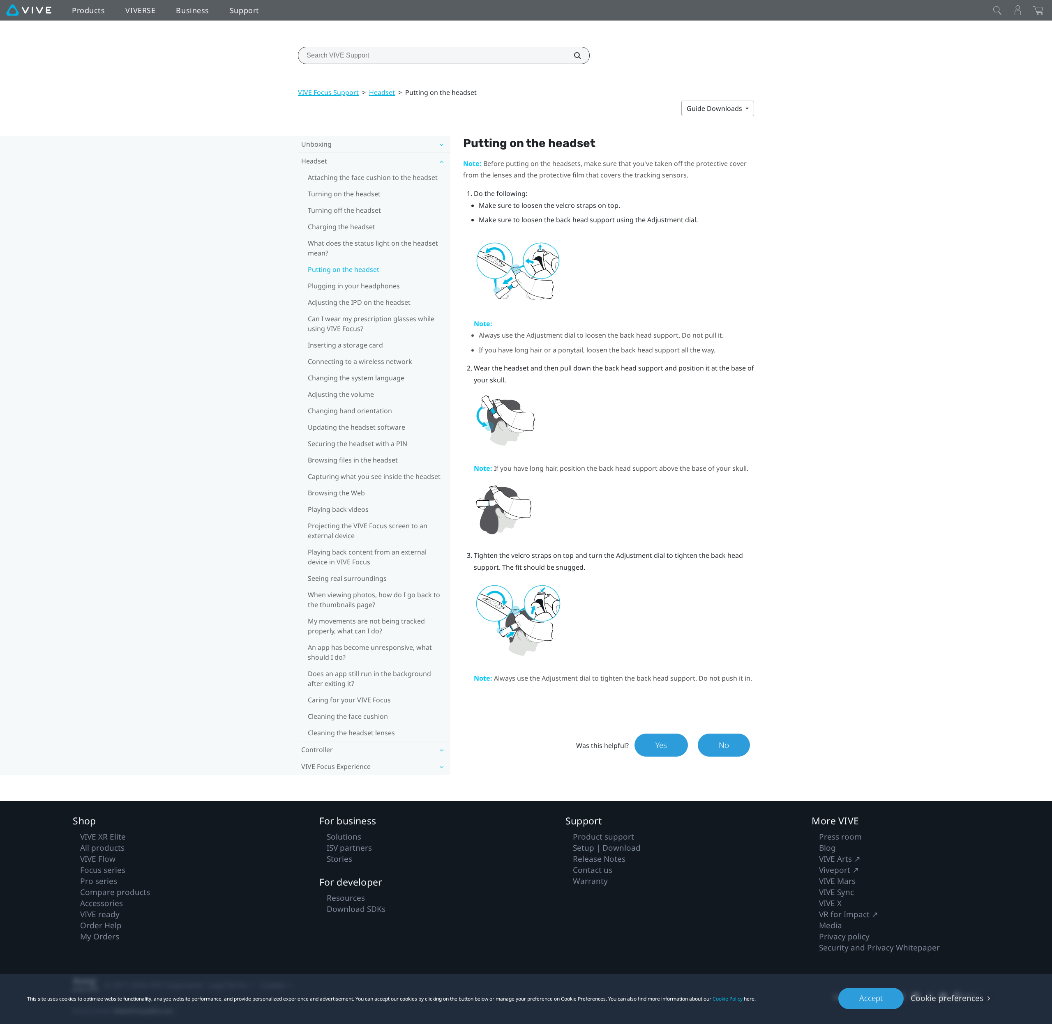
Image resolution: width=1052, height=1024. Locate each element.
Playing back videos (338, 509)
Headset (382, 92)
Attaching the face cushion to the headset (373, 177)
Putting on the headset (343, 269)
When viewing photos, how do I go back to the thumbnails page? (374, 599)
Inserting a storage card (345, 345)
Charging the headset (341, 226)
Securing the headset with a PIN (357, 443)
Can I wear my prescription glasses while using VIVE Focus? (371, 323)
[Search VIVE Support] (573, 55)
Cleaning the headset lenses (351, 732)
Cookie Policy (728, 998)
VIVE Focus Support (328, 92)
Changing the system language (356, 377)
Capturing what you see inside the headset (374, 476)
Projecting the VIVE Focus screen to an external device (367, 530)
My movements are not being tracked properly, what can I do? (366, 626)
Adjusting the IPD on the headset (359, 302)
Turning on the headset (344, 193)
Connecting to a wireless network (360, 361)
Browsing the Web (336, 492)
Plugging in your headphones (354, 285)
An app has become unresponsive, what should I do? (370, 652)
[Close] (997, 10)
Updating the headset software (356, 427)
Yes (661, 745)
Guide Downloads (715, 108)
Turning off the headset (344, 210)
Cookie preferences (947, 998)
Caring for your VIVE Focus (349, 699)
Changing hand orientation (350, 410)
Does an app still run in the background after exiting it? (369, 678)
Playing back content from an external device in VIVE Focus (367, 557)
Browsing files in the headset (353, 460)
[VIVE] (28, 10)
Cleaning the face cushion (348, 716)
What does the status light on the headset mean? (373, 248)
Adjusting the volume (341, 394)
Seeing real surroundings (347, 578)
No (724, 745)
